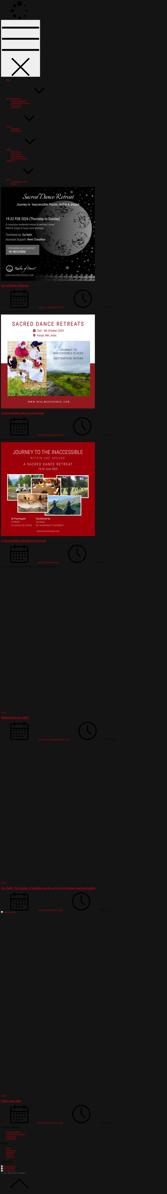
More (8, 179)
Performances (16, 131)
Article (3, 712)
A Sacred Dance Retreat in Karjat (22, 413)
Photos (13, 1166)
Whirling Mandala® (18, 101)
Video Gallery (16, 154)
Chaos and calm (11, 1100)
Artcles (13, 1171)
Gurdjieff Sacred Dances (20, 103)
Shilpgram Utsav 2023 (15, 717)
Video (12, 1169)
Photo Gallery (16, 152)
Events (8, 126)
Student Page (16, 107)
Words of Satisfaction (19, 158)
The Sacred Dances (13, 99)
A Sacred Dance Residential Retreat (23, 540)
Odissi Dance (16, 105)
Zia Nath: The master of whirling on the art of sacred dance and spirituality (48, 888)
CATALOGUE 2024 (19, 182)
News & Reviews (17, 156)
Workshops (15, 128)
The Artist (10, 1155)
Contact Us (10, 161)
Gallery (9, 150)
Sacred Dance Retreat (14, 285)
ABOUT (14, 184)
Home (8, 80)
